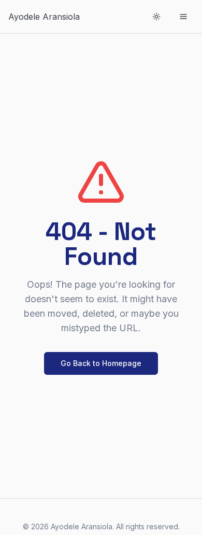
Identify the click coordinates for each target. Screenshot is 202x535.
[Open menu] (183, 16)
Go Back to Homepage (101, 363)
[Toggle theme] (156, 16)
